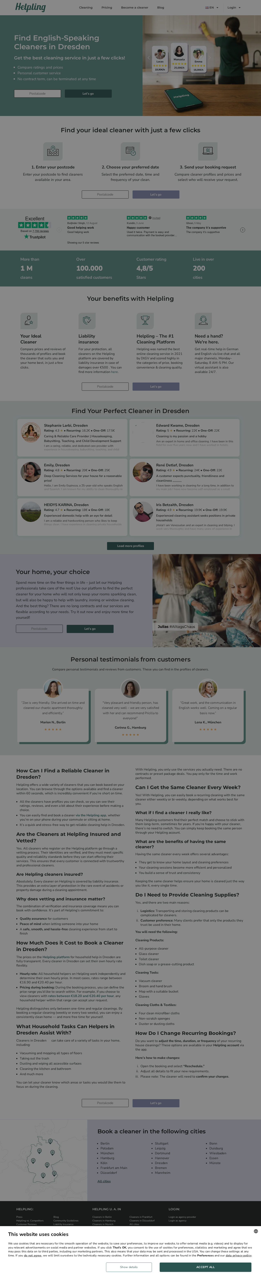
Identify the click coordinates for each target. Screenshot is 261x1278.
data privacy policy (239, 1255)
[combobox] (256, 1231)
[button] (130, 1267)
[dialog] (130, 1252)
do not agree (33, 1255)
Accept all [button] (205, 1267)
